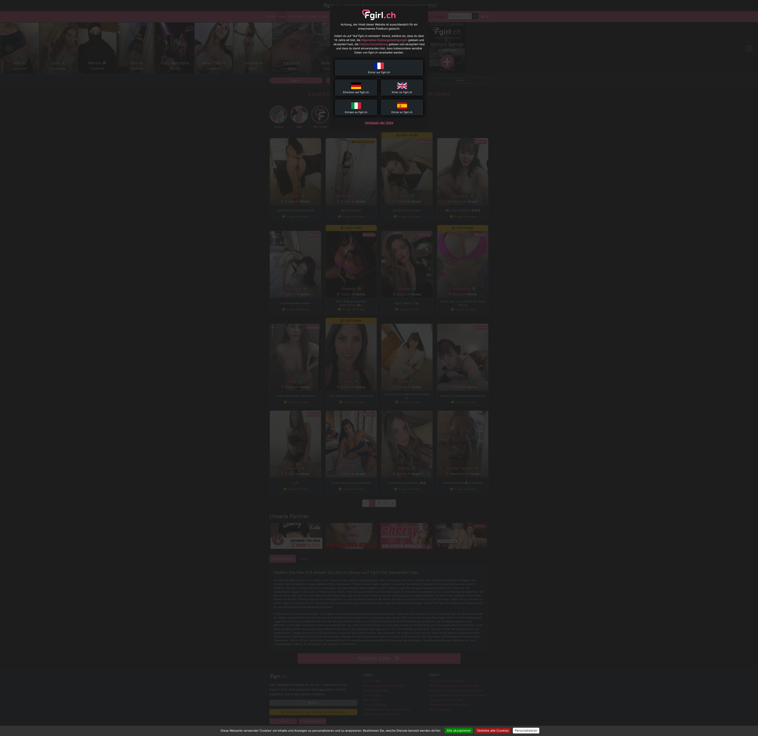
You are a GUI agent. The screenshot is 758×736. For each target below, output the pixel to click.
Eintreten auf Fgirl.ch (356, 92)
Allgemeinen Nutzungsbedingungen (384, 40)
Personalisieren (526, 730)
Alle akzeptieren (459, 730)
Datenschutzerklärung (373, 44)
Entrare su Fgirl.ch (356, 112)
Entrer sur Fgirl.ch (379, 72)
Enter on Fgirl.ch (402, 92)
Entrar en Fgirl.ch (402, 112)
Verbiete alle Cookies (493, 730)
